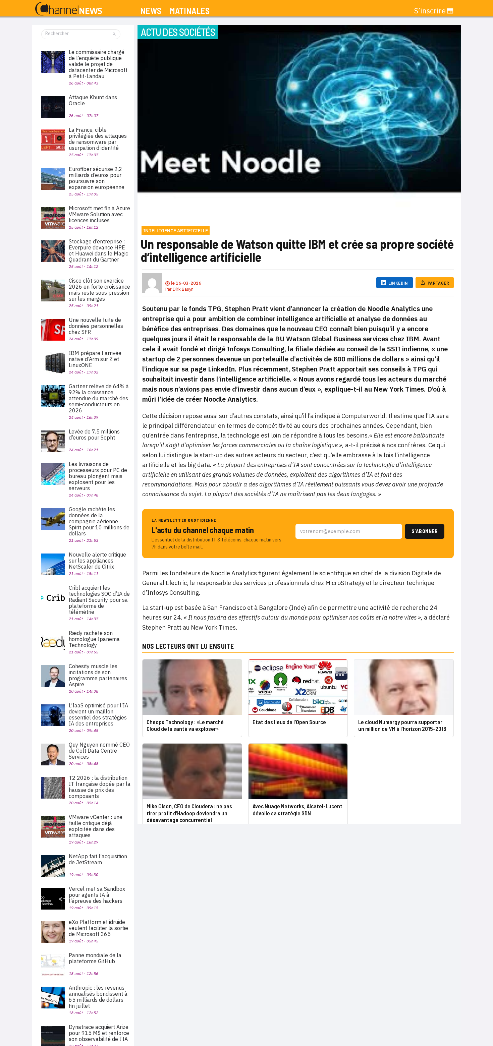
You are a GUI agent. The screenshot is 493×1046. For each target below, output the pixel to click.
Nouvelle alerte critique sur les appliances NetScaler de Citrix (97, 560)
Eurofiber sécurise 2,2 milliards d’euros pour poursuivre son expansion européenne (96, 178)
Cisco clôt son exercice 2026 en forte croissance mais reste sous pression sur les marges (99, 289)
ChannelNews (68, 9)
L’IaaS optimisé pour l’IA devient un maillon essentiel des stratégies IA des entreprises (98, 714)
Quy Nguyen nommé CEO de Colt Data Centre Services (99, 750)
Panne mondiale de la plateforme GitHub (95, 958)
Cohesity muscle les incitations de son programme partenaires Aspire (98, 675)
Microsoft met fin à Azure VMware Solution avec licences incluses (99, 214)
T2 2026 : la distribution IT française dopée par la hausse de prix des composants (99, 786)
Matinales (189, 11)
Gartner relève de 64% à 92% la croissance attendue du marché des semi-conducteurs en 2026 (99, 398)
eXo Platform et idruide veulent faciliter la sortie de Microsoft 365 (98, 928)
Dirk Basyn (183, 289)
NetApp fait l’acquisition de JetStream (98, 859)
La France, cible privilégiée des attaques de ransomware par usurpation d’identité (98, 138)
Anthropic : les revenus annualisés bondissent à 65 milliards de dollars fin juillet (98, 996)
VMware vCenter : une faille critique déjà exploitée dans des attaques (95, 826)
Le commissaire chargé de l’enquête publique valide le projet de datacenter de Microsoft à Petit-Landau (98, 64)
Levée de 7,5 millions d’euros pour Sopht (94, 434)
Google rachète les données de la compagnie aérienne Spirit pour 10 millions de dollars (99, 521)
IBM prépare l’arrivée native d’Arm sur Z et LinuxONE (95, 359)
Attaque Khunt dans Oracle (93, 100)
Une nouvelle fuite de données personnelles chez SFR (96, 325)
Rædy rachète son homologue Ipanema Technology (94, 639)
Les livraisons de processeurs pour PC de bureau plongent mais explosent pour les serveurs (98, 476)
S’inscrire (430, 10)
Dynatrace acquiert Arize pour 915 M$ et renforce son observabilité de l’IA (99, 1033)
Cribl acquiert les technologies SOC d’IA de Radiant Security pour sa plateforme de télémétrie (99, 599)
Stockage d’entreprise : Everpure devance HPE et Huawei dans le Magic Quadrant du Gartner (98, 250)
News (150, 11)
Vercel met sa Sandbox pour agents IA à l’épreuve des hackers (97, 894)
